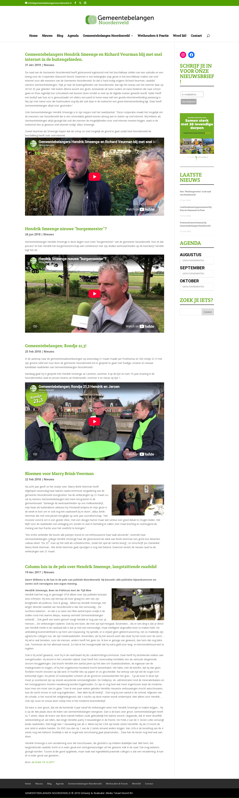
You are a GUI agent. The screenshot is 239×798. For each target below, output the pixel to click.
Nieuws (47, 36)
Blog (60, 36)
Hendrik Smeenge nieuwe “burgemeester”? (66, 228)
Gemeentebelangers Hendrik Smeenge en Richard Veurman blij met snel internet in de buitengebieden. (93, 57)
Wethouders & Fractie (153, 36)
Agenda (73, 36)
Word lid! (180, 36)
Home (33, 36)
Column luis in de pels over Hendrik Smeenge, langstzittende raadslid (91, 566)
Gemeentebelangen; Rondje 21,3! (55, 345)
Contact (196, 36)
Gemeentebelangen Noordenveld (106, 36)
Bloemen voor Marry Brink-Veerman (59, 473)
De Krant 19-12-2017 (43, 762)
